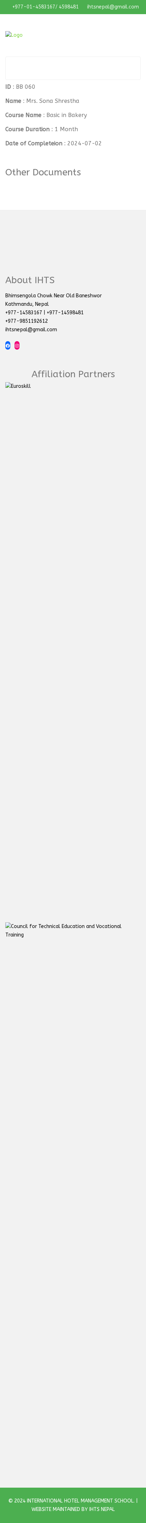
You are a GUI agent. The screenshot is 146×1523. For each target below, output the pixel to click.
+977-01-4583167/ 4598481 (45, 7)
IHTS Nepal (102, 1509)
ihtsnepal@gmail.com (112, 7)
